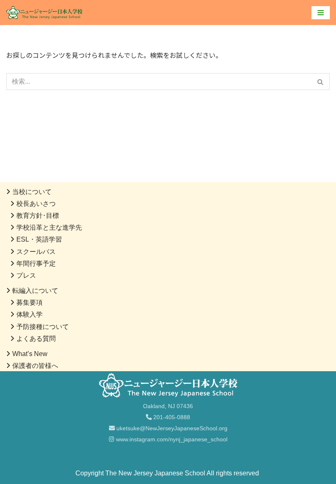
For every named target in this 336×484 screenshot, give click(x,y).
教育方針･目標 (37, 215)
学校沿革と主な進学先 (49, 227)
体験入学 (29, 314)
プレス (26, 275)
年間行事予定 (36, 263)
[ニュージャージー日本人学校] (46, 12)
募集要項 (29, 302)
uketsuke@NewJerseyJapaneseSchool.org (171, 428)
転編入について (35, 290)
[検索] (320, 81)
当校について (32, 191)
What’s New (30, 353)
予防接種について (42, 326)
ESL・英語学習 (39, 239)
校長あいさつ (36, 203)
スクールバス (36, 251)
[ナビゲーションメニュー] (320, 12)
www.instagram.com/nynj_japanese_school (170, 439)
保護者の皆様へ (35, 365)
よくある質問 (36, 338)
